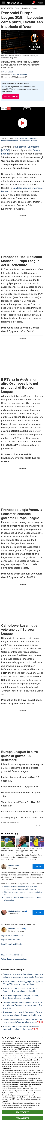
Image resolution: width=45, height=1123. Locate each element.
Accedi (40, 3)
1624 (20, 1048)
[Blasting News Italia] (14, 2)
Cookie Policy (26, 1107)
